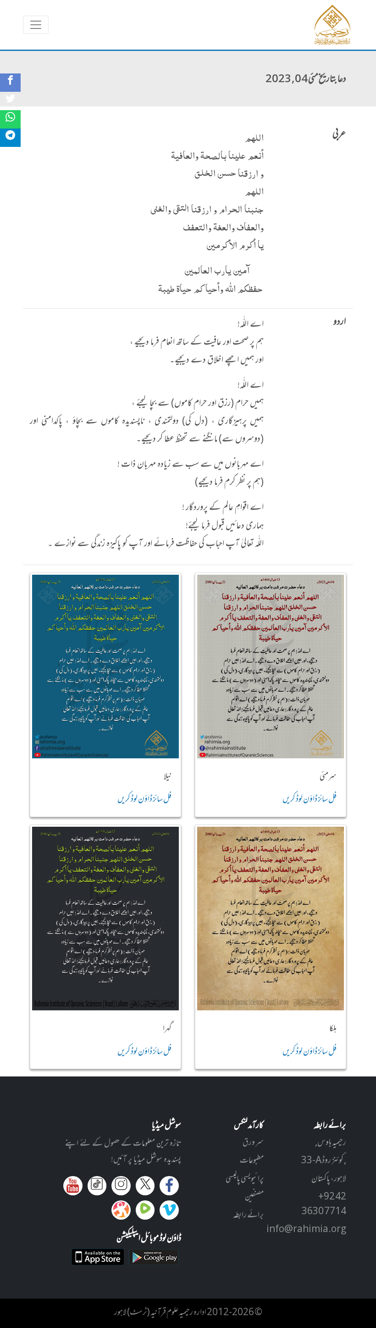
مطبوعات (252, 1161)
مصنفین (254, 1197)
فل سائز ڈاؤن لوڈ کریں (309, 799)
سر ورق (253, 1143)
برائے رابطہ (248, 1215)
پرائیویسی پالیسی (245, 1179)
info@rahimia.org (306, 1230)
